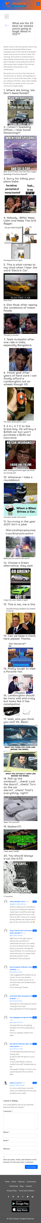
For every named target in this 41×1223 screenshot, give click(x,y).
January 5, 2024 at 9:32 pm (17, 1085)
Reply (34, 901)
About (14, 1182)
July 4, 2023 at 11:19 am (16, 1049)
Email (6, 1140)
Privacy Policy (12, 1191)
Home (7, 1182)
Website (6, 1149)
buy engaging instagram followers (23, 1017)
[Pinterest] (13, 1197)
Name (6, 1132)
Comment (8, 1111)
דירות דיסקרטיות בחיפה (17, 902)
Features (21, 1182)
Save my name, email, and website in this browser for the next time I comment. (20, 1160)
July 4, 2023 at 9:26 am (16, 1001)
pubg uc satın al (16, 1083)
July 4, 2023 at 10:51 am (16, 1022)
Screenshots (31, 1182)
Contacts (28, 1186)
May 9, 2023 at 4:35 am (16, 935)
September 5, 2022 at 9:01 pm (18, 904)
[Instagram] (18, 1197)
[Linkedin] (32, 1197)
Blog (21, 1186)
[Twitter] (28, 1197)
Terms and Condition (26, 1191)
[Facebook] (8, 1197)
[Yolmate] (20, 4)
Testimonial (13, 1186)
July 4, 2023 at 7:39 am (16, 972)
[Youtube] (23, 1197)
